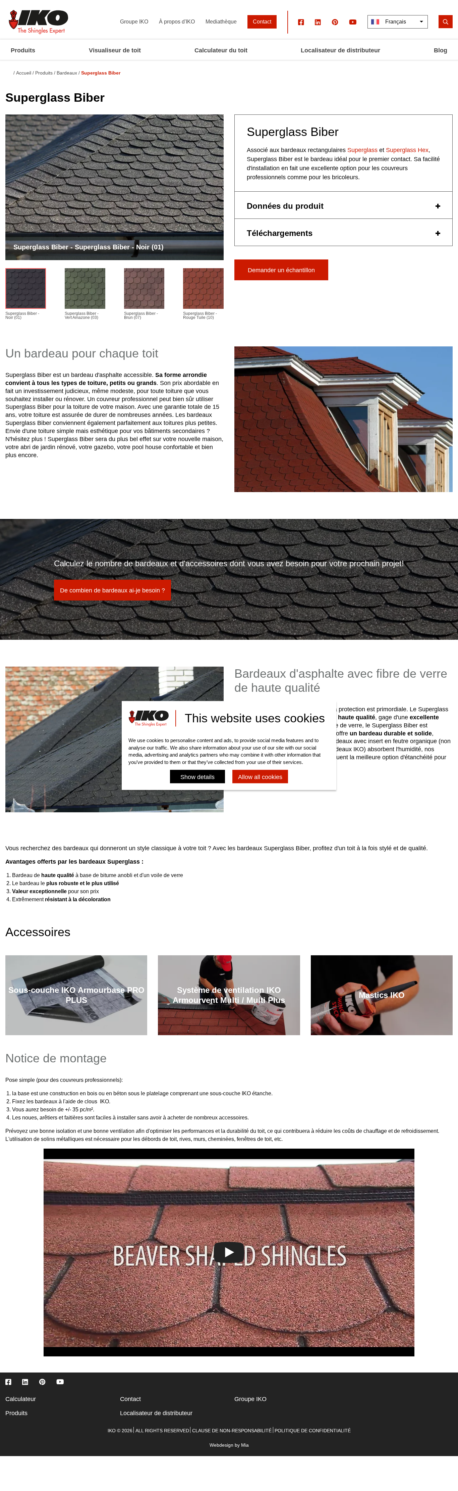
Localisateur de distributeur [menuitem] (340, 50)
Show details (197, 777)
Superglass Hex (407, 150)
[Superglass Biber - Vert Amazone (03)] (85, 289)
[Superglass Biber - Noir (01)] (25, 289)
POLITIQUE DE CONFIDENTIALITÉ (313, 1430)
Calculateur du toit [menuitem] (220, 50)
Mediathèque (221, 22)
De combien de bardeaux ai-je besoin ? (112, 590)
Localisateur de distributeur (156, 1413)
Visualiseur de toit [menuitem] (115, 50)
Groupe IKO (134, 22)
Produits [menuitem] (23, 50)
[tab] (343, 205)
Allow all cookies (260, 777)
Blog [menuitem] (440, 50)
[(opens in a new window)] (301, 22)
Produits (44, 72)
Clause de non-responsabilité (232, 1430)
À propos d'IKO (177, 22)
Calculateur (20, 1399)
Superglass (362, 150)
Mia (245, 1445)
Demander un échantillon (281, 270)
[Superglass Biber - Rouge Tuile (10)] (203, 289)
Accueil (23, 72)
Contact (262, 22)
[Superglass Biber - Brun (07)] (144, 289)
